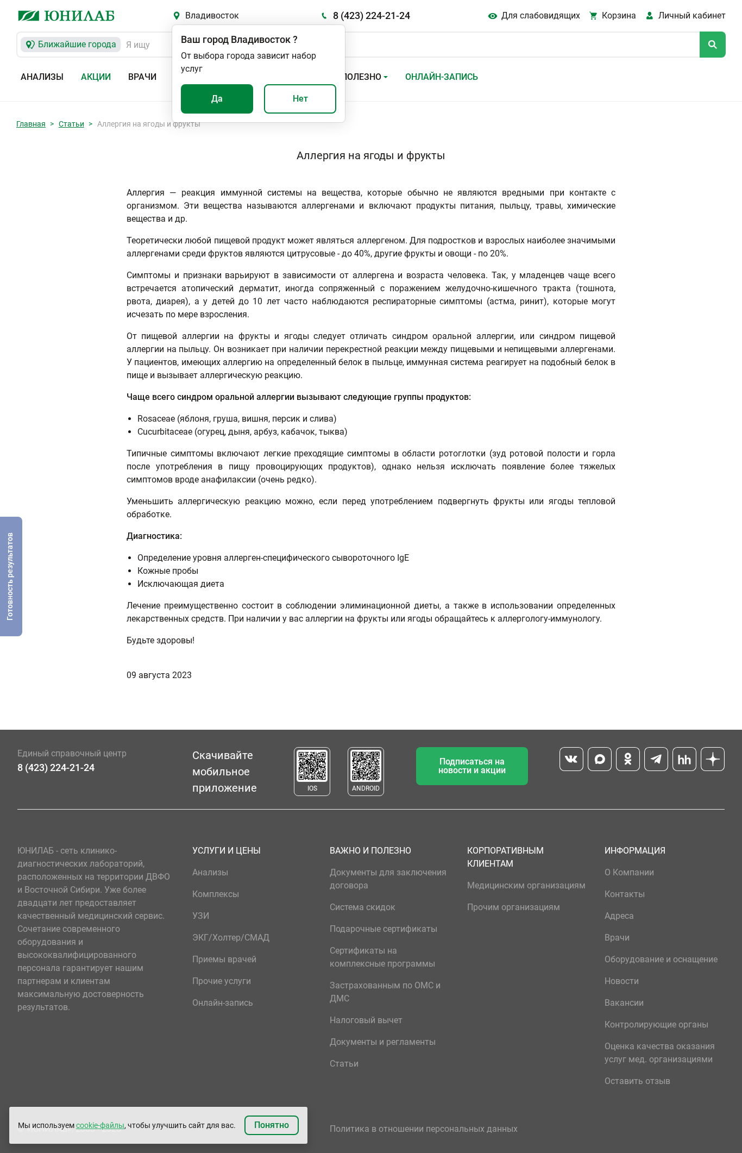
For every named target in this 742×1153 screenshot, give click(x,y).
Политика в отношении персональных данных (424, 1129)
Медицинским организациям (526, 885)
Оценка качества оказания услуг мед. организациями (660, 1052)
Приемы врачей (224, 959)
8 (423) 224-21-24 (371, 15)
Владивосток (212, 15)
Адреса (619, 916)
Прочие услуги (221, 981)
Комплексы (215, 894)
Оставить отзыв (637, 1081)
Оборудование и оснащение (661, 959)
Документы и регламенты (383, 1042)
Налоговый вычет (366, 1020)
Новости (622, 981)
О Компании (629, 872)
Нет (300, 98)
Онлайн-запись (441, 77)
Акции (96, 77)
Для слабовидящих (540, 15)
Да (217, 98)
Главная (31, 124)
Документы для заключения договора (388, 879)
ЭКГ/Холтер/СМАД (230, 937)
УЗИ (200, 916)
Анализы (42, 77)
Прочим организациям (513, 907)
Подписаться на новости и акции (472, 765)
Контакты (625, 894)
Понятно (271, 1125)
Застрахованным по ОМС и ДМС (385, 992)
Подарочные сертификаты (383, 929)
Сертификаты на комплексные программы (382, 957)
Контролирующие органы (656, 1024)
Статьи (71, 124)
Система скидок (362, 907)
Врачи (142, 77)
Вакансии (624, 1003)
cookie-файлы (100, 1125)
